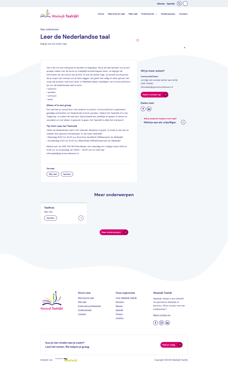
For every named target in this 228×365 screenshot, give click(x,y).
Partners (120, 302)
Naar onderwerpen (49, 29)
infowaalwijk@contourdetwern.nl (157, 87)
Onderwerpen (168, 13)
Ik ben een (89, 306)
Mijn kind (116, 13)
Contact (183, 13)
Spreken (67, 174)
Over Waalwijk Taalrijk (126, 297)
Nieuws (161, 3)
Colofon (120, 318)
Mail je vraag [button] (168, 344)
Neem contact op (152, 94)
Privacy (119, 314)
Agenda (171, 3)
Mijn (133, 13)
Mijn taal (53, 174)
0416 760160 (147, 83)
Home (101, 13)
